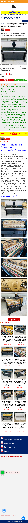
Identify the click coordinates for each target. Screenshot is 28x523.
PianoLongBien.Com (18, 521)
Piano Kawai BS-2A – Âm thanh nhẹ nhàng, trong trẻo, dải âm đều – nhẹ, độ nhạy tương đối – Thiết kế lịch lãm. (7, 426)
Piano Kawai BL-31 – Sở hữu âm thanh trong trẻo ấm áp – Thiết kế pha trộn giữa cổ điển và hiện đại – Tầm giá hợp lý (20, 382)
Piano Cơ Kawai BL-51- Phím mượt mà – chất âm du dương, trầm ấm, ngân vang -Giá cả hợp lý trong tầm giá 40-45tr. (7, 360)
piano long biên (18, 23)
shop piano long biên (11, 23)
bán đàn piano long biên (9, 24)
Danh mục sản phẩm (9, 2)
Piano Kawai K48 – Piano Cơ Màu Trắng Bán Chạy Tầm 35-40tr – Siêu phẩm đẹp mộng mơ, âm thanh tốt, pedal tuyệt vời (20, 426)
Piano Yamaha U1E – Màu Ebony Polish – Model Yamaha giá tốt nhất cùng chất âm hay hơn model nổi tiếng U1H (7, 382)
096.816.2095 (6, 451)
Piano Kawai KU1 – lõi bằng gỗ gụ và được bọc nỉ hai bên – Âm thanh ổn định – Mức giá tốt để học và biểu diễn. (20, 404)
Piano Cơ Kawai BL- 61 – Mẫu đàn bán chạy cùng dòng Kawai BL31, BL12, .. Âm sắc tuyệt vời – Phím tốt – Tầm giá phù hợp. (20, 360)
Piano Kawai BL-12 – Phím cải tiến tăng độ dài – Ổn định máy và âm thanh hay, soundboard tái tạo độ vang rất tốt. (7, 404)
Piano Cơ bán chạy (11, 32)
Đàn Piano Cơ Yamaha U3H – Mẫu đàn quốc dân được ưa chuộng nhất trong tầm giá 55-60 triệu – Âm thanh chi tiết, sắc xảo (7, 339)
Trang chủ (3, 32)
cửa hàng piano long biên (19, 24)
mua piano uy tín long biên (16, 26)
